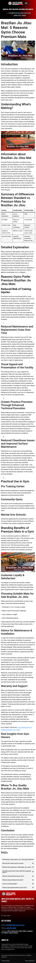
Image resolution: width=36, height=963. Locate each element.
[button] (26, 3)
